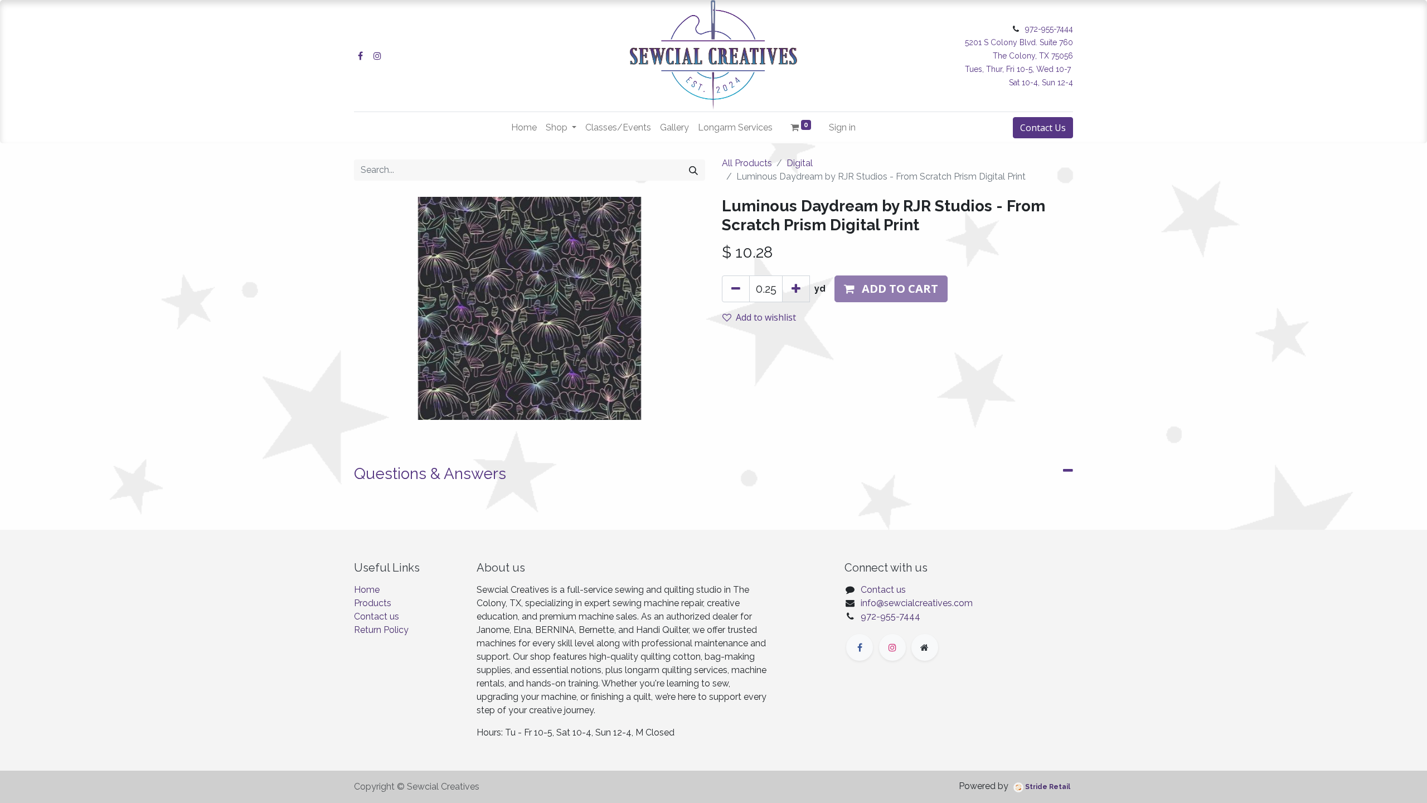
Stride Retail (1046, 787)
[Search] (693, 170)
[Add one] (796, 288)
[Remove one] (736, 288)
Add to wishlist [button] (766, 317)
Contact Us (1043, 128)
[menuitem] (524, 128)
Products (372, 603)
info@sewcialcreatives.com (917, 603)
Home (367, 589)
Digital (800, 163)
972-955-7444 (890, 616)
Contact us (376, 616)
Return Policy (381, 630)
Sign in (842, 127)
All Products (747, 163)
